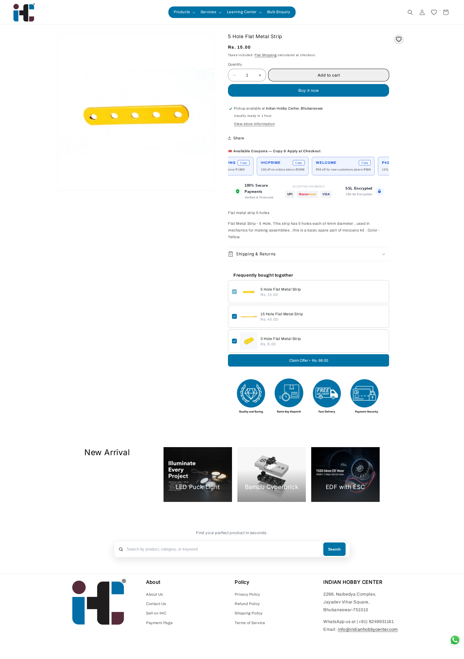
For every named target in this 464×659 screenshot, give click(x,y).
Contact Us (156, 604)
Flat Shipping (266, 55)
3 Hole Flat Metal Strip (280, 339)
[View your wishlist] (434, 12)
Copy (227, 162)
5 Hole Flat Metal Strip (280, 289)
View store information (254, 124)
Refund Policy (247, 604)
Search (334, 549)
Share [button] (238, 138)
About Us (154, 595)
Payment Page (159, 623)
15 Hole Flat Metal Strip (281, 314)
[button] (184, 12)
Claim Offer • (308, 361)
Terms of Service (250, 623)
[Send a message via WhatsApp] (455, 640)
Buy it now (308, 90)
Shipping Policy (249, 613)
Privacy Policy (247, 595)
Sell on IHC (156, 613)
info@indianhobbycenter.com (368, 629)
